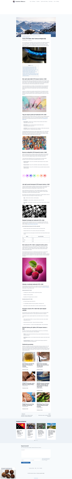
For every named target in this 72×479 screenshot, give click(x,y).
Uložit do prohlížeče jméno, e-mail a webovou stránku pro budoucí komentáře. (46, 459)
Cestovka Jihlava (25, 40)
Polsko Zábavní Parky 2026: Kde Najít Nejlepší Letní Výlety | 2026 (51, 433)
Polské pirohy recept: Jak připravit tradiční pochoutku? (44, 415)
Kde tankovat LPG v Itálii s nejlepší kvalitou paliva (30, 71)
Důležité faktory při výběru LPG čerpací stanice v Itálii (30, 74)
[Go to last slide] (17, 431)
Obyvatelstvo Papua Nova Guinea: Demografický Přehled (30, 433)
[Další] (54, 431)
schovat (32, 65)
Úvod (30, 1)
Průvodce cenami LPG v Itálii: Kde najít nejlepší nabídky (30, 73)
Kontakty (57, 1)
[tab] (34, 440)
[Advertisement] (36, 8)
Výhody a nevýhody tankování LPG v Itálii (29, 72)
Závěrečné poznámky (26, 75)
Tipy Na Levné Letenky (44, 1)
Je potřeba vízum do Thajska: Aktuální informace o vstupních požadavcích (27, 415)
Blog (35, 468)
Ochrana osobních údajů (40, 473)
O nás (55, 1)
